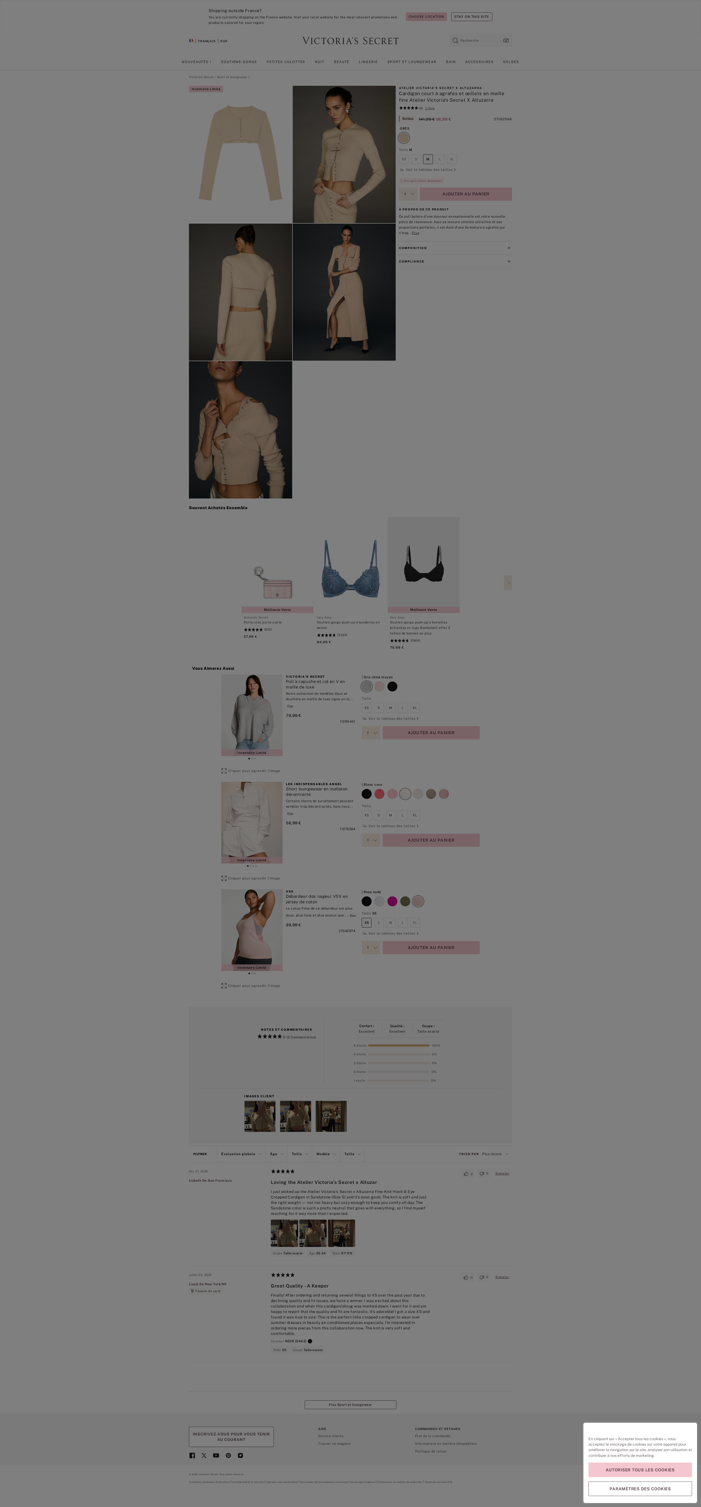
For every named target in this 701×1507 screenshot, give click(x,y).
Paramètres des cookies (640, 1488)
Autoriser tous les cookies (640, 1470)
